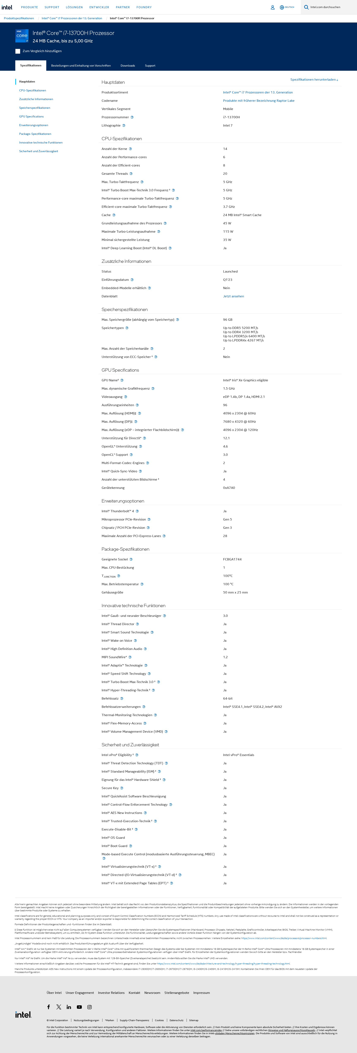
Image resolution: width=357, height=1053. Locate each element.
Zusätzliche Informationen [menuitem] (36, 99)
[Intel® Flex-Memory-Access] (145, 723)
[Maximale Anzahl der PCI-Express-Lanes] (164, 536)
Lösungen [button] (74, 7)
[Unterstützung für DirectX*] (144, 438)
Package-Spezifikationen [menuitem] (35, 134)
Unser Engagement (80, 993)
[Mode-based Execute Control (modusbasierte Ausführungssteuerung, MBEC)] (104, 858)
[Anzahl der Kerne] (130, 149)
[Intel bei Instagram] (89, 1007)
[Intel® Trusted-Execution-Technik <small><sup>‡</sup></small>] (155, 821)
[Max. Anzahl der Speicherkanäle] (152, 348)
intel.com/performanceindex (206, 1030)
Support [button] (52, 7)
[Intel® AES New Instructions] (145, 813)
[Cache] (114, 215)
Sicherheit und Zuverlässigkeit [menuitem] (38, 151)
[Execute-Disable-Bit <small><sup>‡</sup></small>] (136, 829)
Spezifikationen (30, 65)
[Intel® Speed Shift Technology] (149, 673)
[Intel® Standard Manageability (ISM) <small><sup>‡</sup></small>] (159, 771)
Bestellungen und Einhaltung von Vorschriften (81, 65)
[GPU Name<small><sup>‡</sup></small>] (122, 380)
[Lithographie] (123, 125)
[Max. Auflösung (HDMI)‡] (139, 413)
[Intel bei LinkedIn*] (69, 1007)
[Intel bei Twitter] (58, 1007)
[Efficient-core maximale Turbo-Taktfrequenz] (170, 206)
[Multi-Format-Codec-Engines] (147, 463)
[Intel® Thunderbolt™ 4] (137, 511)
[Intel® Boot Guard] (130, 846)
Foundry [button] (144, 7)
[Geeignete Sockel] (131, 559)
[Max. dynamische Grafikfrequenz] (153, 388)
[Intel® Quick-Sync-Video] (140, 471)
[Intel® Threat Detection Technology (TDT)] (166, 763)
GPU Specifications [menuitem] (31, 116)
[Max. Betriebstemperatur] (142, 584)
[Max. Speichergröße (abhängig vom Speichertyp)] (177, 319)
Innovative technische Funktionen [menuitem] (41, 142)
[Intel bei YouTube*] (79, 1007)
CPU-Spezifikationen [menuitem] (32, 90)
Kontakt (134, 993)
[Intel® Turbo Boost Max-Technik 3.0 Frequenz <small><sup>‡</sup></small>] (173, 190)
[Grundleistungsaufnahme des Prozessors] (165, 223)
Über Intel (54, 993)
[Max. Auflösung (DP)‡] (135, 421)
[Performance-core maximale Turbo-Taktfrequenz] (177, 198)
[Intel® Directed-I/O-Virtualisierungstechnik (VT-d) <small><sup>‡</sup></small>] (180, 875)
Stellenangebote (176, 993)
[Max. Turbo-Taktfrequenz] (142, 182)
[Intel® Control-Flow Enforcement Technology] (170, 804)
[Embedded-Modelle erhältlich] (149, 288)
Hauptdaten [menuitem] (27, 82)
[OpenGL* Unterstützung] (140, 446)
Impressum (201, 993)
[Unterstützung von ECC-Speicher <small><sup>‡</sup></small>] (156, 357)
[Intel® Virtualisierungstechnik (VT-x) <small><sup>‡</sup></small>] (159, 866)
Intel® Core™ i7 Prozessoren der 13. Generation (258, 92)
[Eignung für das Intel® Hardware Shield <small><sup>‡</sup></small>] (164, 779)
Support (150, 65)
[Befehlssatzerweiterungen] (144, 706)
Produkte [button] (29, 7)
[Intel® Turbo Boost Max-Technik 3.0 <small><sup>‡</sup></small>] (158, 682)
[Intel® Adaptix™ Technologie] (146, 665)
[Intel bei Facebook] (48, 1007)
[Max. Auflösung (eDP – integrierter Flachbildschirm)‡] (182, 430)
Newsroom (152, 993)
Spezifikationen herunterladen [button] (313, 80)
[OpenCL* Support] (131, 454)
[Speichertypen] (127, 328)
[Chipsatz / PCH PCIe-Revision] (148, 527)
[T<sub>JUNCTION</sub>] (118, 576)
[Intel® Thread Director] (137, 624)
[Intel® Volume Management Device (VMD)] (166, 731)
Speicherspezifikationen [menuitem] (34, 108)
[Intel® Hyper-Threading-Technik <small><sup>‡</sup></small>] (153, 690)
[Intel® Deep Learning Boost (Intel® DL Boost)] (170, 248)
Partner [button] (123, 7)
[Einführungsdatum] (132, 279)
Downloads (128, 65)
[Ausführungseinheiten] (137, 405)
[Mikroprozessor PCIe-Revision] (149, 519)
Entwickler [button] (99, 7)
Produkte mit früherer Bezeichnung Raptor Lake (259, 101)
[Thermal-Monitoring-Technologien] (155, 715)
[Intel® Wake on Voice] (135, 640)
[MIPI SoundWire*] (130, 657)
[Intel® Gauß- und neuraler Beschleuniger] (164, 615)
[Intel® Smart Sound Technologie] (152, 632)
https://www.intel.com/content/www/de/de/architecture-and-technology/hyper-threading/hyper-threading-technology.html (223, 963)
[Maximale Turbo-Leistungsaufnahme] (158, 231)
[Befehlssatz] (121, 698)
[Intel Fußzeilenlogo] (23, 1014)
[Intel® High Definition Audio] (145, 649)
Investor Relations (111, 993)
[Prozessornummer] (132, 117)
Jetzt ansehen (233, 296)
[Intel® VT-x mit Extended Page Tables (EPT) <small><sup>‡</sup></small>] (171, 883)
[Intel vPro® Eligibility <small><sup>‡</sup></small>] (136, 755)
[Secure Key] (121, 788)
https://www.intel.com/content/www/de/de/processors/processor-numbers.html (284, 938)
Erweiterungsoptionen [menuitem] (33, 125)
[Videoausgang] (125, 396)
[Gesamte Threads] (131, 173)
